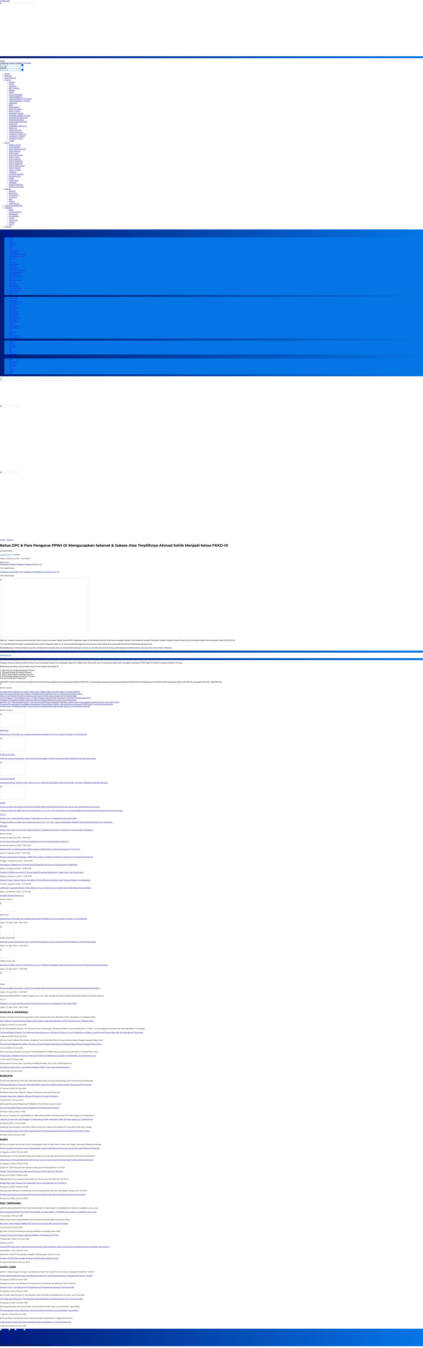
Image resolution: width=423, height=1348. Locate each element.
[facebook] (4, 63)
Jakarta (12, 191)
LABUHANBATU (16, 97)
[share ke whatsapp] (19, 564)
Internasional (10, 78)
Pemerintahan (15, 212)
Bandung (13, 193)
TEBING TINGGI (16, 139)
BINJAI (12, 90)
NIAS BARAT (14, 107)
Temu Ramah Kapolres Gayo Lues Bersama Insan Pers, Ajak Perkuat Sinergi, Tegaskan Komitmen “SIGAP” (46, 1276)
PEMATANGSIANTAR (18, 122)
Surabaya (13, 197)
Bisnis (11, 210)
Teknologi (13, 220)
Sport (11, 224)
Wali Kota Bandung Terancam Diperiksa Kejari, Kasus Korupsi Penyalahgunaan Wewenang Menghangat (46, 1085)
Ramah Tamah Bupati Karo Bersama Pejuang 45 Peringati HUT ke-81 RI (31, 1171)
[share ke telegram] (28, 564)
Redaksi (7, 227)
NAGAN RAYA (15, 176)
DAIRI (11, 93)
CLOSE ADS (5, 1)
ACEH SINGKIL (15, 160)
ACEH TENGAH (15, 164)
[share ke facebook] (4, 564)
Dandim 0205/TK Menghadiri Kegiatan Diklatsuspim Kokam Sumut (29, 1258)
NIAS (11, 105)
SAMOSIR (13, 124)
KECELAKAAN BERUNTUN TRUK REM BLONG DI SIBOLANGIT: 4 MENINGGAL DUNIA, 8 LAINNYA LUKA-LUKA (48, 1212)
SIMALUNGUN (15, 130)
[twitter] (11, 63)
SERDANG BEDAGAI (18, 126)
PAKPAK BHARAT (16, 120)
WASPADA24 (5, 555)
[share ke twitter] (12, 564)
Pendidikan (14, 216)
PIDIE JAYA (14, 180)
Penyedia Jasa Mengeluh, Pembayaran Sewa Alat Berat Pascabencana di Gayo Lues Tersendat (41, 1299)
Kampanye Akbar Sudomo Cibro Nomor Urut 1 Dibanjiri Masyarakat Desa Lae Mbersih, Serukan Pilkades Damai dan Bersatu (54, 965)
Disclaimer (7, 1339)
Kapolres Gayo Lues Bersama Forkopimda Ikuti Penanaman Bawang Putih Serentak (37, 1287)
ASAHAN (12, 86)
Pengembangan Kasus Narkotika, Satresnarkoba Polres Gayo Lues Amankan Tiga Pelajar (39, 1310)
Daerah (7, 189)
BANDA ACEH (15, 145)
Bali (10, 199)
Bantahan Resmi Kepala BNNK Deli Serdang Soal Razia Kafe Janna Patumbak (34, 1224)
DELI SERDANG (16, 95)
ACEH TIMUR (14, 168)
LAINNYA (8, 208)
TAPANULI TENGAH (17, 134)
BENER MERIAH (16, 185)
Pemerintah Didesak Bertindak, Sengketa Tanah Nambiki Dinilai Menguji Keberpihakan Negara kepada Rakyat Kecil (51, 1044)
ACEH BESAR (14, 151)
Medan (12, 82)
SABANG (13, 183)
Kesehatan (13, 214)
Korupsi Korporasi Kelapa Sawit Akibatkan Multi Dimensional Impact (29, 1108)
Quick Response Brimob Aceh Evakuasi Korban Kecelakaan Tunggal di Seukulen (35, 1322)
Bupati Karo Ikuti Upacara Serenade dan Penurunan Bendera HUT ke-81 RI (33, 1183)
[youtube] (27, 63)
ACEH (6, 143)
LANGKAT (13, 103)
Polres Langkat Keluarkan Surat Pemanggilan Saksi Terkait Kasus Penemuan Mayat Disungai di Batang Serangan (50, 988)
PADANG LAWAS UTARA (19, 116)
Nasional (8, 76)
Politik (11, 218)
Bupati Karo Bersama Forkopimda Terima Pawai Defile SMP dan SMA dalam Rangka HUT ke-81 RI (43, 1195)
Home (7, 74)
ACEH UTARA (15, 170)
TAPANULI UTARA (17, 137)
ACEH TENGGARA (17, 166)
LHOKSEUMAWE (16, 174)
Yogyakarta (14, 195)
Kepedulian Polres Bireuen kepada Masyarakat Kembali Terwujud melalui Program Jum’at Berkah (43, 919)
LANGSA (12, 172)
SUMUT (7, 80)
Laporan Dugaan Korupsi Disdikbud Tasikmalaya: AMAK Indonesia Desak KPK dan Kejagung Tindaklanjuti (46, 1119)
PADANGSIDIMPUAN (18, 118)
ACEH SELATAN (15, 155)
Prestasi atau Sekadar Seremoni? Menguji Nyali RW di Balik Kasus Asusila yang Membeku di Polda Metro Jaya (48, 1056)
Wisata (12, 222)
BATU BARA (14, 88)
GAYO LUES (14, 157)
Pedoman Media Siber (11, 1337)
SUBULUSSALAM (16, 187)
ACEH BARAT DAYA (17, 149)
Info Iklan (7, 1341)
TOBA (11, 141)
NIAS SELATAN (15, 109)
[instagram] (19, 63)
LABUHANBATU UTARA (19, 101)
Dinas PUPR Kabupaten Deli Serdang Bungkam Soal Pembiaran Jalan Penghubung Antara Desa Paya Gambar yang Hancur (55, 1247)
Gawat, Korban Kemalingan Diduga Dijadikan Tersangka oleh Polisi (29, 1235)
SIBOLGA (13, 128)
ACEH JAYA (14, 153)
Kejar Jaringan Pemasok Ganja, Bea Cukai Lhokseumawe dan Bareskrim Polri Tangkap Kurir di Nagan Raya (47, 1021)
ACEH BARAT (14, 147)
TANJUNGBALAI (16, 132)
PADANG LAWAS (16, 113)
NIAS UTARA (14, 111)
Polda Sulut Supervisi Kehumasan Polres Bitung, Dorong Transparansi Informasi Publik (38, 1003)
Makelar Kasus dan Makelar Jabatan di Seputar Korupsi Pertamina (29, 1096)
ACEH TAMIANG (16, 162)
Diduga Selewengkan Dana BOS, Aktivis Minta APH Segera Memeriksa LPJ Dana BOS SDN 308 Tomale (45, 1131)
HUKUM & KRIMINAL (13, 206)
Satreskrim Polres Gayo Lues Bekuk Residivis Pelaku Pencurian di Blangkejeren (35, 1067)
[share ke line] (34, 564)
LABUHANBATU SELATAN (20, 99)
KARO (11, 84)
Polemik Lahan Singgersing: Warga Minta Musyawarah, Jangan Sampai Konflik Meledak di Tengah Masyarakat (48, 942)
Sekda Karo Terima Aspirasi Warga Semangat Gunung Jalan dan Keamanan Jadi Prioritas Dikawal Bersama (46, 1160)
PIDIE (11, 178)
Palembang (14, 204)
